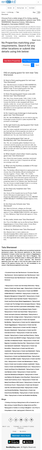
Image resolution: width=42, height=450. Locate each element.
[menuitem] (26, 65)
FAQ (14, 431)
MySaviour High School (16, 214)
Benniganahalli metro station (16, 238)
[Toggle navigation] (38, 2)
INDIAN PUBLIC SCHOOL (22, 212)
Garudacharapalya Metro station (14, 234)
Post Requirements (30, 61)
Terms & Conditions (23, 426)
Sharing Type (21, 8)
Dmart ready (23, 224)
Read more (36, 40)
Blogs (23, 431)
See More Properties (12, 61)
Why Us (6, 426)
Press (21, 428)
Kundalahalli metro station (15, 236)
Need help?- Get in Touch (21, 435)
